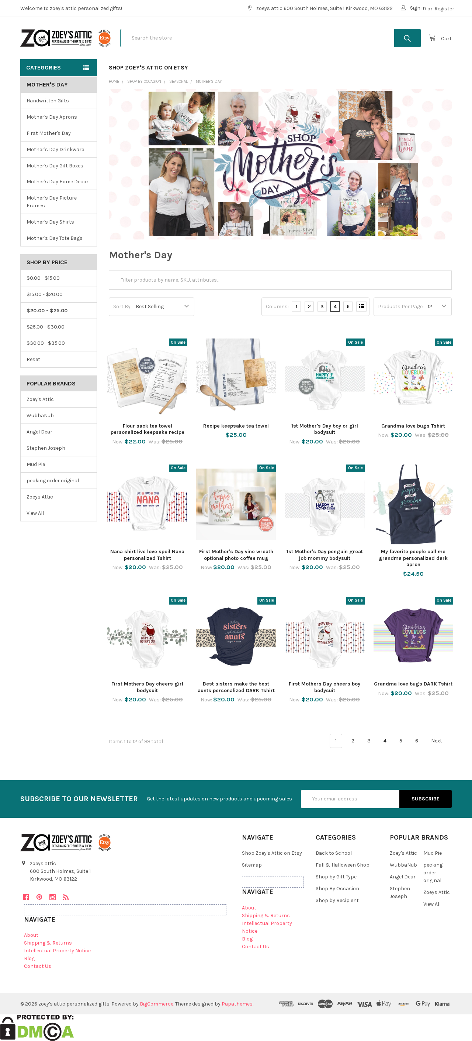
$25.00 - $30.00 (46, 327)
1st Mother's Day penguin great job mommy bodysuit (325, 554)
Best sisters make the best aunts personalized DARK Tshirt (236, 687)
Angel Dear (39, 432)
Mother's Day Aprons (52, 117)
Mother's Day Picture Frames (52, 202)
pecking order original (53, 480)
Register (444, 9)
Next (437, 741)
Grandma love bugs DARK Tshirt (413, 684)
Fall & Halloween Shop (342, 865)
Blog (29, 958)
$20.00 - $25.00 (47, 310)
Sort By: (122, 306)
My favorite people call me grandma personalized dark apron (413, 558)
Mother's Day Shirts (50, 222)
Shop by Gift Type (336, 877)
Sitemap (252, 865)
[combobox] (270, 38)
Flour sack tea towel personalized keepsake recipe (147, 429)
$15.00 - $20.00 (45, 294)
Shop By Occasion (337, 888)
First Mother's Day (49, 133)
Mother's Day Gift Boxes (55, 166)
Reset (33, 359)
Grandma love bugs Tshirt (413, 426)
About (31, 935)
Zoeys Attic (40, 497)
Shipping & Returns (48, 943)
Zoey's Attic (40, 399)
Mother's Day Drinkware (55, 149)
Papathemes (237, 1004)
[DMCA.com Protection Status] (37, 1027)
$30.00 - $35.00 (46, 343)
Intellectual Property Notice (57, 951)
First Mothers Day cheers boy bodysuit (324, 687)
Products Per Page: (401, 306)
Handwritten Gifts (48, 101)
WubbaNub (40, 415)
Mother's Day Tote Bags (55, 238)
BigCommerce (156, 1004)
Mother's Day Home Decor (57, 181)
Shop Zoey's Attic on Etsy (148, 67)
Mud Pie (36, 464)
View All (35, 513)
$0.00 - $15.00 (43, 278)
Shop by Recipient (337, 900)
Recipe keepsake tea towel (236, 426)
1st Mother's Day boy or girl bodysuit (324, 429)
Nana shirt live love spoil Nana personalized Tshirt (147, 554)
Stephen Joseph (46, 448)
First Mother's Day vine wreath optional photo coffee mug (236, 554)
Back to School (334, 853)
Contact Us (37, 966)
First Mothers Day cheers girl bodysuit (147, 687)
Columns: (277, 306)
